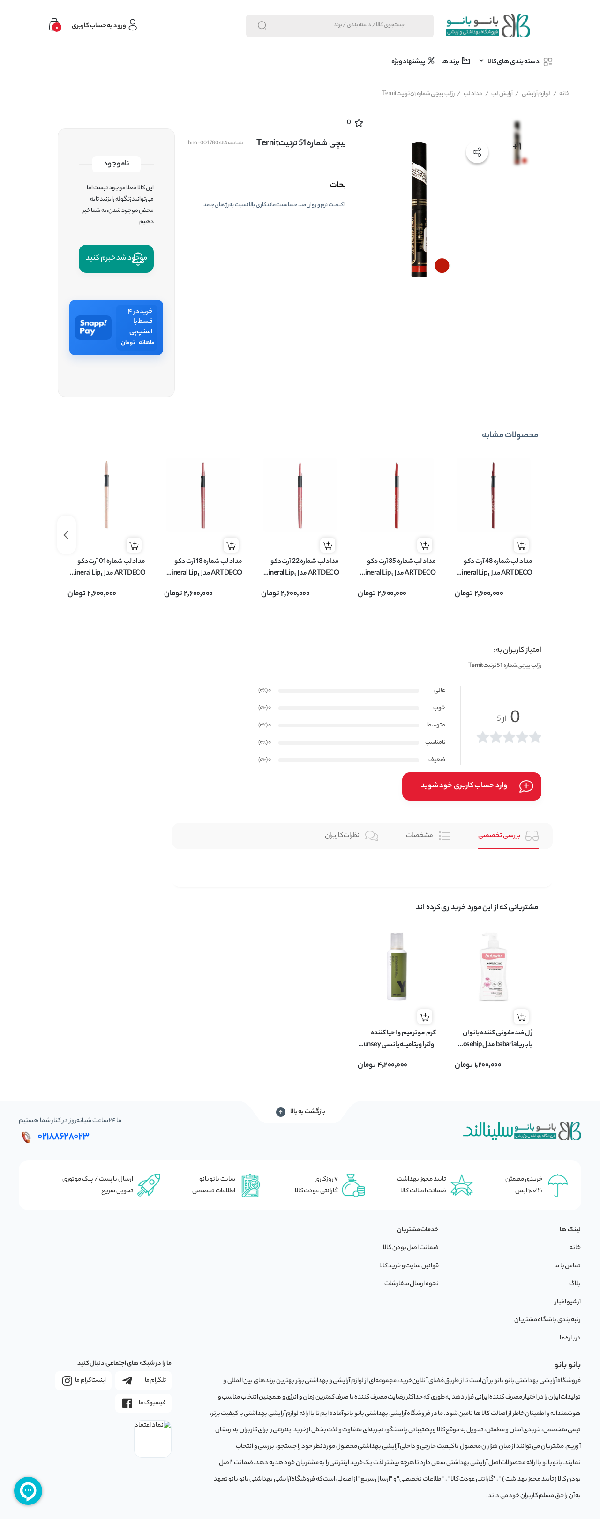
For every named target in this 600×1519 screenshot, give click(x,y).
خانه (561, 94)
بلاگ (575, 1284)
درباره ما (570, 1338)
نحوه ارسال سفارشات (411, 1284)
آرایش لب (499, 94)
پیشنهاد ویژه (408, 62)
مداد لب (469, 94)
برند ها (450, 62)
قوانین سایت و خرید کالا (409, 1266)
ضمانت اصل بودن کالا (411, 1247)
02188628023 (64, 1137)
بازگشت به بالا (307, 1112)
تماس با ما (567, 1266)
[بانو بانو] (487, 25)
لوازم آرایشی (532, 94)
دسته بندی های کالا (513, 62)
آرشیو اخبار (568, 1302)
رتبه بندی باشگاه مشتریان (547, 1320)
